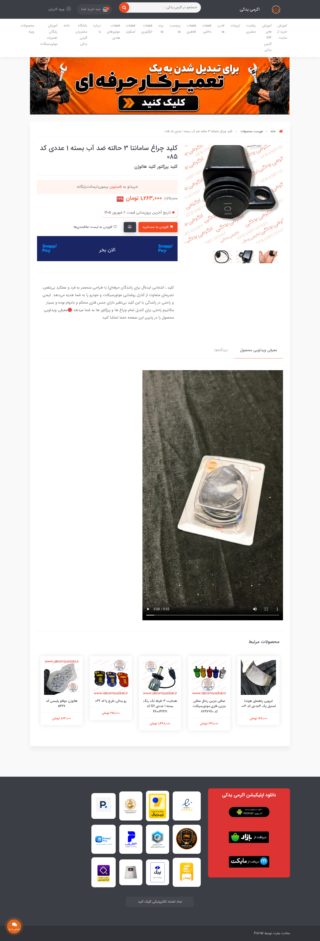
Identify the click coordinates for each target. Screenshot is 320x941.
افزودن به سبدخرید (155, 227)
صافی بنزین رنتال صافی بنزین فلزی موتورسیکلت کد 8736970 (209, 706)
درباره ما (97, 28)
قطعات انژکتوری (146, 28)
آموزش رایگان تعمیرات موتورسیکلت (48, 35)
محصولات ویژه (27, 28)
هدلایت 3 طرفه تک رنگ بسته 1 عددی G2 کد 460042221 (160, 706)
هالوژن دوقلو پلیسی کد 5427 (62, 703)
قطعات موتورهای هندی (113, 32)
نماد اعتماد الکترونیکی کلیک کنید (160, 901)
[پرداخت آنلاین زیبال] (157, 872)
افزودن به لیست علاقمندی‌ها (93, 227)
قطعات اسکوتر (130, 28)
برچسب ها (175, 28)
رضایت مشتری (251, 28)
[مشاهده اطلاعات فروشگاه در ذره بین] (103, 872)
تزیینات (235, 25)
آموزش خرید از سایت (282, 32)
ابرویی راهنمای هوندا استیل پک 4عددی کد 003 (258, 703)
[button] (94, 9)
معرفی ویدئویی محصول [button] (258, 350)
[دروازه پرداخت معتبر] (157, 806)
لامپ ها (220, 28)
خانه (66, 25)
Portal (258, 933)
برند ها (161, 28)
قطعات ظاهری (191, 28)
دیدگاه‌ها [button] (221, 350)
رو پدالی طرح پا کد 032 (111, 701)
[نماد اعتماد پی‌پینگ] (103, 806)
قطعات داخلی (206, 28)
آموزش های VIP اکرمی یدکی (267, 38)
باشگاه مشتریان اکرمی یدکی (81, 35)
